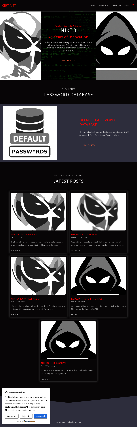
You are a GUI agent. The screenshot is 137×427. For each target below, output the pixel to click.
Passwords (103, 6)
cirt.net (9, 5)
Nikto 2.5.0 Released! (25, 298)
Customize (11, 416)
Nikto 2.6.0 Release (84, 234)
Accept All (40, 416)
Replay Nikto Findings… (87, 298)
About (126, 6)
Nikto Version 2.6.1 (24, 234)
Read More (14, 250)
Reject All (26, 416)
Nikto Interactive (53, 363)
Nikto (93, 6)
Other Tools (116, 6)
